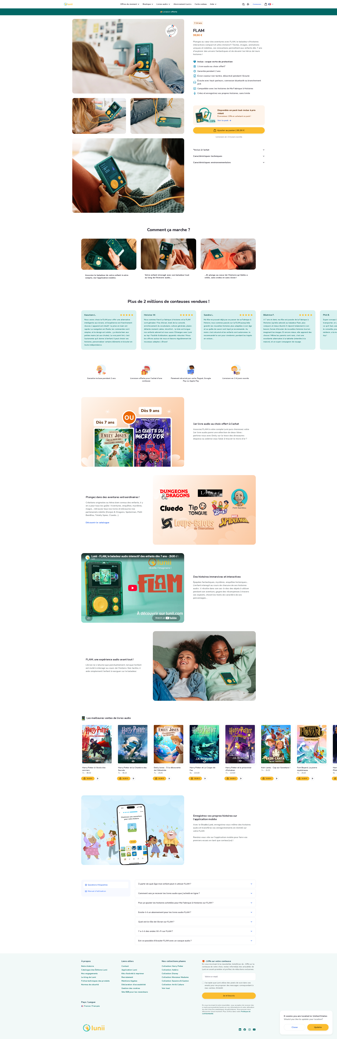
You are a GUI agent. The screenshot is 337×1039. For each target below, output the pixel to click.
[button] (248, 4)
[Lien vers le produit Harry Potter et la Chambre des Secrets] (132, 744)
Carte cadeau (201, 4)
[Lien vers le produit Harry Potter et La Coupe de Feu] (204, 744)
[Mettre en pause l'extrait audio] (97, 778)
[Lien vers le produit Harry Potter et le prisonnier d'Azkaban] (240, 744)
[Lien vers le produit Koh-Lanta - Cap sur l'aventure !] (276, 744)
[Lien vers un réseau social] (240, 1029)
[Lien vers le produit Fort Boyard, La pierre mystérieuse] (311, 744)
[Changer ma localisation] (271, 4)
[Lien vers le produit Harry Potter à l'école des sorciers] (97, 744)
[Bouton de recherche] (243, 4)
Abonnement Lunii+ (183, 4)
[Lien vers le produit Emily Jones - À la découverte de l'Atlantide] (168, 744)
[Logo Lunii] (68, 4)
